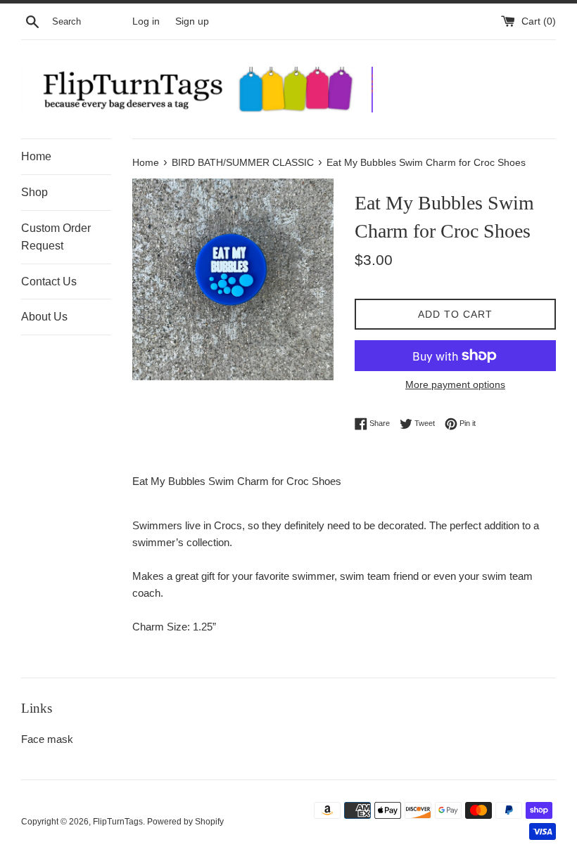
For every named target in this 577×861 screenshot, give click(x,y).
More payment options (455, 384)
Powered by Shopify (185, 822)
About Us (44, 317)
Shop (34, 192)
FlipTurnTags (118, 822)
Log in (146, 21)
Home (36, 156)
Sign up (192, 21)
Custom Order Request (56, 237)
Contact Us (49, 281)
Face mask (47, 739)
